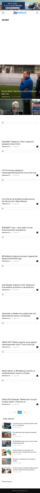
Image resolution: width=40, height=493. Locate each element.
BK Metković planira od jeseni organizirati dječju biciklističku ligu (20, 257)
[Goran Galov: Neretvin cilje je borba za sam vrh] (20, 81)
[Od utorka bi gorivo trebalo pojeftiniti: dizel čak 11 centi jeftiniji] (6, 426)
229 (25, 412)
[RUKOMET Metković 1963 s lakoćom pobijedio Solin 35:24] (20, 130)
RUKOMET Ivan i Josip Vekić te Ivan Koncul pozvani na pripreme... (17, 229)
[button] (3, 12)
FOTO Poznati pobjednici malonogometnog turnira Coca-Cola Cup (19, 171)
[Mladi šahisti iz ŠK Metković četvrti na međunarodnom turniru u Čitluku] (20, 360)
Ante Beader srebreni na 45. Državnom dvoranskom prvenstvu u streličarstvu (18, 286)
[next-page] (29, 412)
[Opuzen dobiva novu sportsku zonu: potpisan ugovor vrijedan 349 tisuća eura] (6, 452)
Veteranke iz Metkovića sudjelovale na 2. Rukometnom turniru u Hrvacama (19, 314)
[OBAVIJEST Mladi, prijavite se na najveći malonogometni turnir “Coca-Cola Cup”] (20, 331)
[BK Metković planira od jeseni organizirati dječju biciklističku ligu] (20, 245)
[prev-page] (10, 412)
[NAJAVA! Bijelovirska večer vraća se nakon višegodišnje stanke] (6, 443)
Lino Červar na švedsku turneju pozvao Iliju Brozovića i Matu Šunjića (18, 200)
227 (15, 412)
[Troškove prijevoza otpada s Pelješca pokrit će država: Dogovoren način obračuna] (6, 470)
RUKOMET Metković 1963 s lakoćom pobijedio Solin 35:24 (18, 143)
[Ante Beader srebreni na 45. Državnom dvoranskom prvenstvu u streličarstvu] (20, 274)
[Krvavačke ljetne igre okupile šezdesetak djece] (6, 434)
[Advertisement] (20, 44)
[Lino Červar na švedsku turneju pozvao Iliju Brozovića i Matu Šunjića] (20, 188)
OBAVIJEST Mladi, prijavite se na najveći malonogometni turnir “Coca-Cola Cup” (19, 343)
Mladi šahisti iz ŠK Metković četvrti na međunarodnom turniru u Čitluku (18, 372)
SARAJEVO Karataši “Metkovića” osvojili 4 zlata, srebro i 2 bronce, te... (19, 400)
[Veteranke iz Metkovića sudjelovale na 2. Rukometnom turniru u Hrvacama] (20, 302)
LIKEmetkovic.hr (6, 96)
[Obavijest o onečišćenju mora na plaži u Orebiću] (6, 461)
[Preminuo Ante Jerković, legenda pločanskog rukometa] (16, 111)
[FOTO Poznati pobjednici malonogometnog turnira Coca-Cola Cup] (20, 159)
